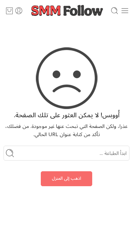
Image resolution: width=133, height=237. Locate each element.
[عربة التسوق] (9, 10)
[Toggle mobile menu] (124, 10)
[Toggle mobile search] (114, 11)
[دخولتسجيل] (19, 10)
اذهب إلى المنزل (66, 178)
